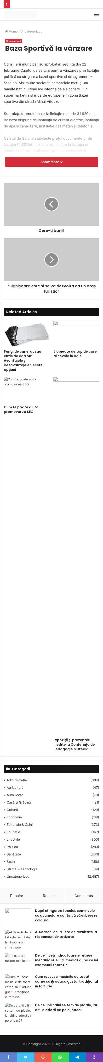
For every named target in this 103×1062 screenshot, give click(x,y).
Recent (49, 895)
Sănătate (14, 854)
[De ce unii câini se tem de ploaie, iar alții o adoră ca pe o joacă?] (18, 1013)
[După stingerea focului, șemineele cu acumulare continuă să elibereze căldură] (18, 917)
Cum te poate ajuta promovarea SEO (21, 409)
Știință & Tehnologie (22, 869)
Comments (83, 895)
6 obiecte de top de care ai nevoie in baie (75, 353)
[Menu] (96, 14)
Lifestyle (13, 839)
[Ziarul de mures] (20, 14)
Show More (50, 162)
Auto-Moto (15, 795)
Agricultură (15, 787)
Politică (12, 847)
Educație (13, 832)
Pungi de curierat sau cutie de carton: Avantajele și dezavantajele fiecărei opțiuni (24, 360)
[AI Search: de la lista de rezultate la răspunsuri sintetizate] (18, 940)
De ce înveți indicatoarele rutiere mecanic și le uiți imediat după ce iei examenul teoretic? (66, 960)
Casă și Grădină (19, 802)
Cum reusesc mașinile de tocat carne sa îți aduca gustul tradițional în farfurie (66, 981)
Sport (11, 862)
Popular (16, 895)
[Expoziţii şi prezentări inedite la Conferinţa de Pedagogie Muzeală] (76, 556)
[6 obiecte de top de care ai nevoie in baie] (76, 334)
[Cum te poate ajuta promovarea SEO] (27, 390)
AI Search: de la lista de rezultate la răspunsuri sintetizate (66, 934)
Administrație (17, 780)
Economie (14, 817)
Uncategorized (31, 31)
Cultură (12, 810)
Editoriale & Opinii (20, 825)
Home (13, 31)
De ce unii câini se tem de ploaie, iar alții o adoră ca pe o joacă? (66, 1007)
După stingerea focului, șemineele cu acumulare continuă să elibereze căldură (66, 915)
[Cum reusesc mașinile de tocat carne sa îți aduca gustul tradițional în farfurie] (18, 987)
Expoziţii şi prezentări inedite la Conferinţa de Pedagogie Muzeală (74, 744)
